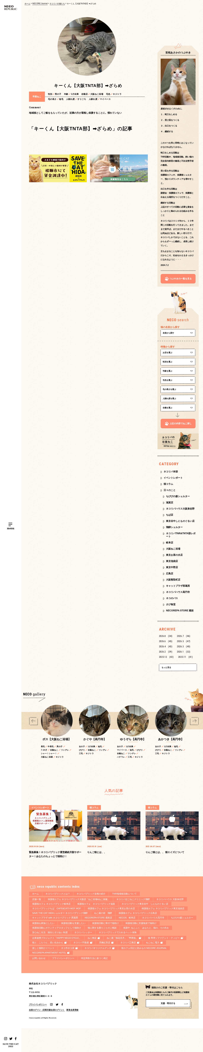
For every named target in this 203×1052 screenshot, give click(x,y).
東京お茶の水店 (174, 554)
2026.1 (183, 651)
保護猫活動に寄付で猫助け (105, 923)
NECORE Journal (40, 3)
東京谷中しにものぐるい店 (180, 521)
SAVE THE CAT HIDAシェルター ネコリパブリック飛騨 (60, 913)
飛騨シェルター (174, 527)
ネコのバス (172, 598)
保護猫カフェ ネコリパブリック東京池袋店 (163, 908)
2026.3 (183, 646)
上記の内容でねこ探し (181, 423)
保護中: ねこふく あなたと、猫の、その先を (146, 928)
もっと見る (166, 667)
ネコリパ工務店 (128, 942)
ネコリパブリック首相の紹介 (91, 893)
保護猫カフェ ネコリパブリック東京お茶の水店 (111, 908)
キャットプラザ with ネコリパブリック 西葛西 (55, 917)
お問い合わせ (39, 958)
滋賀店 (169, 502)
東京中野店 (172, 567)
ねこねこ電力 (152, 942)
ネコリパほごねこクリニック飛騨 (133, 899)
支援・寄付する (168, 1003)
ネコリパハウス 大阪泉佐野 (170, 899)
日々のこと (170, 490)
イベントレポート (173, 477)
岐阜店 (169, 542)
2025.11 (185, 657)
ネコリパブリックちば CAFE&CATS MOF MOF (56, 908)
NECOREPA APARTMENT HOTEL (49, 952)
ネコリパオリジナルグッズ (98, 948)
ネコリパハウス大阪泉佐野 (180, 508)
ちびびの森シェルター (178, 496)
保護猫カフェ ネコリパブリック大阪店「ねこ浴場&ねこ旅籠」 (79, 899)
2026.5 (183, 641)
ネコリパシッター (83, 932)
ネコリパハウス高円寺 (178, 592)
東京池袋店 (172, 561)
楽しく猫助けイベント (43, 948)
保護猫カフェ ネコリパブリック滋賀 (96, 904)
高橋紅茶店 (104, 942)
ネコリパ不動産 (81, 942)
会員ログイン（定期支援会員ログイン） (47, 1010)
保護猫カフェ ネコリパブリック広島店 (138, 913)
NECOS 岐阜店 (127, 917)
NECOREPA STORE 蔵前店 (98, 917)
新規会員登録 (72, 1010)
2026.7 (183, 636)
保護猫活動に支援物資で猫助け (141, 923)
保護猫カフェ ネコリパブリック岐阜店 (51, 904)
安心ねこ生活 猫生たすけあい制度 (50, 932)
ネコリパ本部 (171, 471)
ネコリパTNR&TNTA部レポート (181, 535)
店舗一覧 (36, 899)
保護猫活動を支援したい (73, 923)
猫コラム (168, 484)
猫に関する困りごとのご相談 (102, 928)
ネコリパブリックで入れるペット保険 (118, 932)
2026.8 (165, 636)
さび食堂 (171, 604)
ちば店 (169, 514)
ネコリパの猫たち (57, 4)
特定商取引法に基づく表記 (94, 958)
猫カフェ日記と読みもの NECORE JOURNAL (144, 948)
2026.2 (165, 651)
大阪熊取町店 (173, 579)
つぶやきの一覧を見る (181, 278)
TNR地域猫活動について (124, 893)
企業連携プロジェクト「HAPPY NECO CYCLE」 (56, 938)
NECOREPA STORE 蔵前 (180, 610)
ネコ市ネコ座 (67, 948)
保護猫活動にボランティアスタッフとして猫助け (56, 928)
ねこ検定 (92, 938)
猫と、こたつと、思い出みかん (47, 942)
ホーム (27, 4)
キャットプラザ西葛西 (178, 585)
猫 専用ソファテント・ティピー (164, 938)
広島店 (169, 573)
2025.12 (166, 657)
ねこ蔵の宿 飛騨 (103, 913)
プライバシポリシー (38, 1004)
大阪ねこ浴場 (173, 548)
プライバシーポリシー (63, 958)
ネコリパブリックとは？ (58, 893)
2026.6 (165, 641)
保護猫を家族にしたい (43, 923)
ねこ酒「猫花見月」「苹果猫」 (122, 938)
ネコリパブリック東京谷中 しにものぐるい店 (145, 904)
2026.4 (165, 646)
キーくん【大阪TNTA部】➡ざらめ (81, 4)
